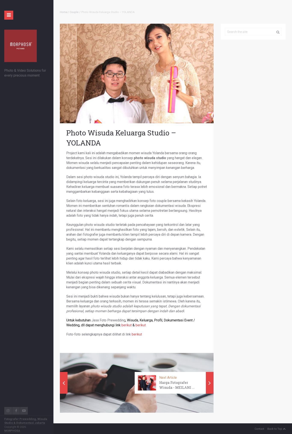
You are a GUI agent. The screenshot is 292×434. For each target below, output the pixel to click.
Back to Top (274, 428)
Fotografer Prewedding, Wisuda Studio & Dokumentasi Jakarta (25, 420)
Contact (259, 428)
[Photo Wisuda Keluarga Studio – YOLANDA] (137, 73)
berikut (126, 325)
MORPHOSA (12, 430)
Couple (74, 12)
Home (63, 12)
